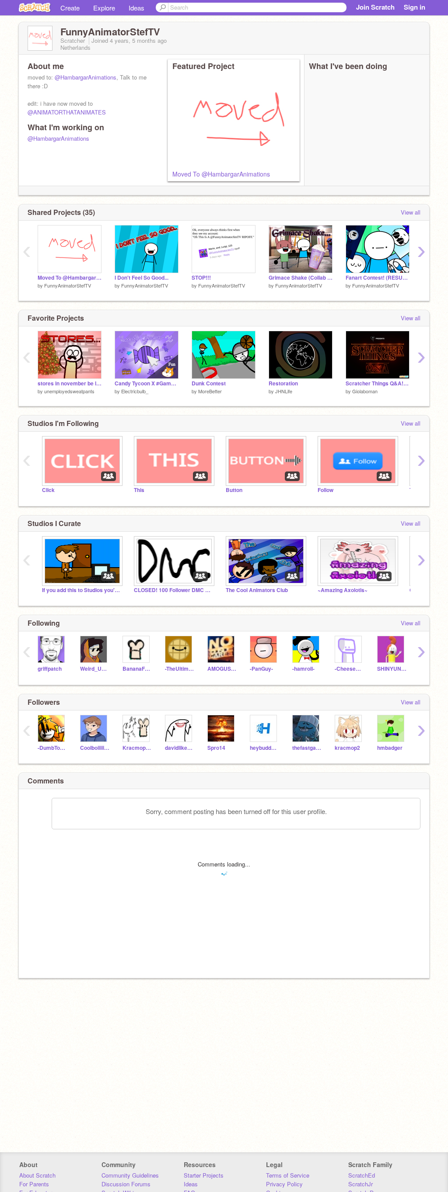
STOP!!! (201, 277)
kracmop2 (347, 748)
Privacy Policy (284, 1184)
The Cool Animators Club (257, 590)
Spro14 (216, 748)
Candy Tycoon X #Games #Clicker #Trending (146, 383)
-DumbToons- (52, 748)
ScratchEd (361, 1175)
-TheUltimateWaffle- (179, 668)
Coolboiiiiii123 (94, 748)
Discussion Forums (126, 1184)
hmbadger (389, 748)
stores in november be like (70, 383)
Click (48, 490)
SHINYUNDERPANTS (391, 668)
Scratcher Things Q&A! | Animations (378, 383)
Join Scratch (375, 7)
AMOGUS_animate (222, 668)
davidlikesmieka (179, 748)
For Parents (34, 1184)
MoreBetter (210, 391)
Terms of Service (287, 1175)
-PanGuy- (261, 668)
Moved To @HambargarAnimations (221, 174)
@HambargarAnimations (85, 77)
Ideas (136, 7)
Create (70, 7)
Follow (325, 490)
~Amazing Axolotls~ (343, 590)
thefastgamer (307, 748)
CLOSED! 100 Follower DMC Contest (173, 590)
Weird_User (94, 668)
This (139, 490)
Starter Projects (204, 1175)
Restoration (283, 383)
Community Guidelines (130, 1175)
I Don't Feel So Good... (141, 277)
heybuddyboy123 (264, 748)
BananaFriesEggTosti (137, 668)
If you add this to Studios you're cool (81, 590)
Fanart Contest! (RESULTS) (378, 277)
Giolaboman (365, 391)
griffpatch (50, 668)
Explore (104, 7)
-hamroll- (303, 668)
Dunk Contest (209, 383)
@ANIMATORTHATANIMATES (67, 112)
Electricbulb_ (134, 391)
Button (234, 490)
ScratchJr (360, 1184)
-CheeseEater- (349, 668)
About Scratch (37, 1175)
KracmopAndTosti (137, 748)
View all (410, 212)
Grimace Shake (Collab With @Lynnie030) (300, 277)
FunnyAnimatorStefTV (67, 285)
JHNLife (283, 391)
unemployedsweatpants (69, 391)
